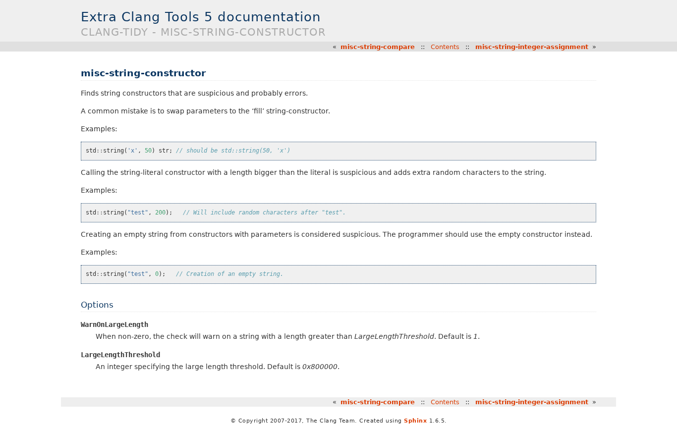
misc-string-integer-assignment (531, 47)
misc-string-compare (377, 47)
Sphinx (415, 421)
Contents (445, 47)
